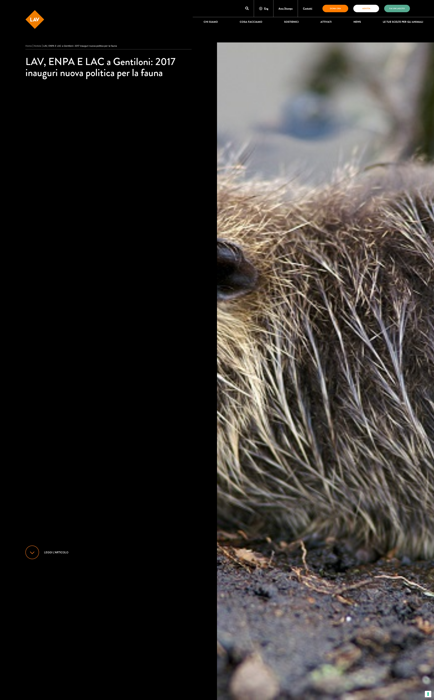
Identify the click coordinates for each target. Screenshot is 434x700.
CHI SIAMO (211, 22)
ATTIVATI (326, 22)
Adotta (366, 8)
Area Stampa (286, 8)
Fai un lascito (397, 8)
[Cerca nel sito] (247, 9)
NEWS (357, 22)
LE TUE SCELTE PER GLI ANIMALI (403, 22)
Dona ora (335, 8)
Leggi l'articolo (56, 552)
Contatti (307, 8)
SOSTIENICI (291, 22)
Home (28, 45)
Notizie (37, 45)
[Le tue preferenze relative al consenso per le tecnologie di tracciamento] (428, 694)
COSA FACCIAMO (251, 22)
